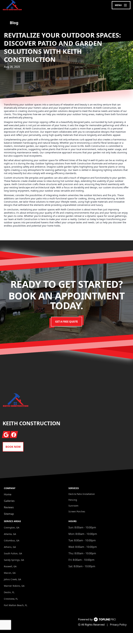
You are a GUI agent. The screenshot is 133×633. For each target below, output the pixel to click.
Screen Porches (76, 511)
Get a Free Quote (66, 321)
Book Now (13, 447)
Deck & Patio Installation (81, 494)
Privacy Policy (118, 624)
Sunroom (73, 505)
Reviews (9, 507)
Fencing (72, 499)
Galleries (9, 501)
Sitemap (9, 514)
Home (7, 494)
